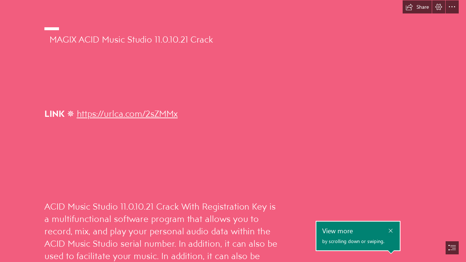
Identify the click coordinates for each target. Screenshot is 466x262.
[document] (233, 131)
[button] (417, 6)
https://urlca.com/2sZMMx (127, 113)
